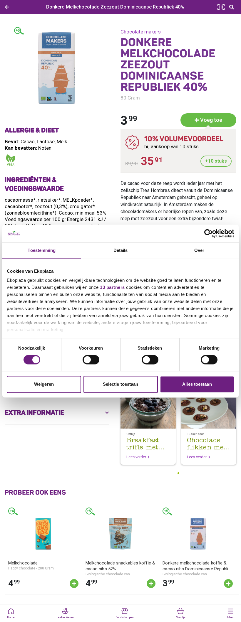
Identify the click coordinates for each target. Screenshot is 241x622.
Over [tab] (199, 250)
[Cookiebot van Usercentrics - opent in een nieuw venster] (208, 233)
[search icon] (231, 7)
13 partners (112, 287)
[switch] (91, 360)
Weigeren (44, 384)
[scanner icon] (221, 7)
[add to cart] (74, 583)
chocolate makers (140, 32)
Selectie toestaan (120, 384)
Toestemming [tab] (42, 250)
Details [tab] (120, 250)
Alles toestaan (197, 384)
